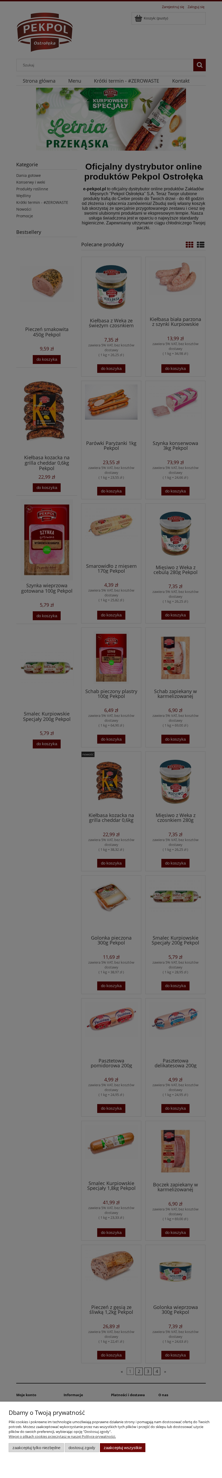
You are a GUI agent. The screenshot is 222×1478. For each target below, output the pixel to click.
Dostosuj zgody (81, 1447)
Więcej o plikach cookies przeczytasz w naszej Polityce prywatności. (62, 1436)
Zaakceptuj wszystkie (123, 1447)
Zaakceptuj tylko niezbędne (36, 1447)
